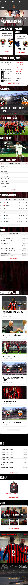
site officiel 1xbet (14, 574)
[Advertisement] (14, 276)
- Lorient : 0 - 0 (19, 71)
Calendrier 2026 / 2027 (10, 58)
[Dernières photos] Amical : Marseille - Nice (8, 534)
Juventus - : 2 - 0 (20, 64)
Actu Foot (5, 570)
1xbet (3, 572)
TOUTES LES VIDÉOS (14, 528)
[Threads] (13, 2)
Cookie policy (14, 581)
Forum (2, 229)
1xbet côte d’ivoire (10, 572)
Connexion (24, 1)
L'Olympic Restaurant (14, 566)
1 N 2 (2, 443)
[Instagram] (10, 1)
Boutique (2, 1)
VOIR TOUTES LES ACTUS (14, 430)
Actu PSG (15, 570)
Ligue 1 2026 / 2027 (8, 160)
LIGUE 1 (14, 189)
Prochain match (18, 30)
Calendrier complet (13, 83)
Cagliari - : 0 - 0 (20, 67)
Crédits (10, 581)
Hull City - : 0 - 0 (20, 69)
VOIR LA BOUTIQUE (13, 497)
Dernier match (6, 28)
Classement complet (14, 225)
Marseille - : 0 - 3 (20, 62)
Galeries (25, 534)
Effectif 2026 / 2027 (8, 118)
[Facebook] (5, 1)
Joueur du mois (6, 138)
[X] (8, 2)
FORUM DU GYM (13, 258)
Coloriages (22, 570)
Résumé (7, 51)
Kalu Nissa (23, 566)
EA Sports (5, 566)
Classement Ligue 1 (8, 195)
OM (10, 570)
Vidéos (2, 503)
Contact (18, 581)
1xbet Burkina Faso (20, 572)
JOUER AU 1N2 (13, 472)
